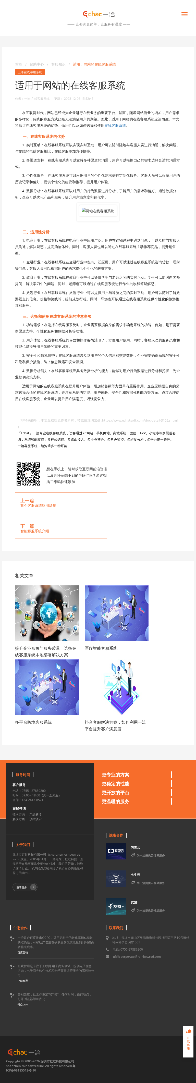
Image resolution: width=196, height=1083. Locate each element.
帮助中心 (37, 64)
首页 (18, 64)
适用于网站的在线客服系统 (94, 64)
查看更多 (22, 887)
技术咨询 (19, 814)
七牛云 (135, 874)
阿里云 (135, 847)
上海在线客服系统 (30, 72)
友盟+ (135, 902)
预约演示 (35, 819)
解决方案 (19, 819)
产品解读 (35, 814)
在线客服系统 (115, 125)
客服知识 (59, 64)
